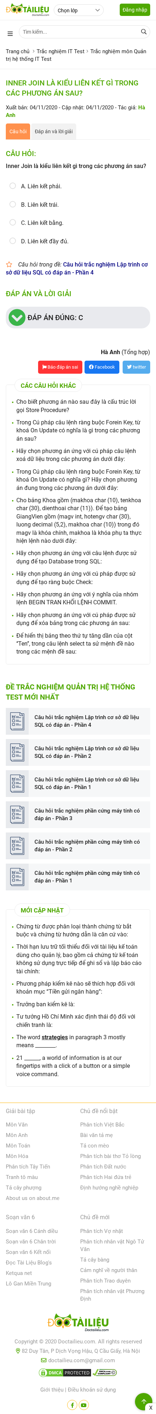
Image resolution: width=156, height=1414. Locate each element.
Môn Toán (18, 1145)
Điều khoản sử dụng (92, 1389)
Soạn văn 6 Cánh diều (32, 1231)
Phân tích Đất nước (103, 1166)
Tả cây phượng (23, 1187)
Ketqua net (19, 1273)
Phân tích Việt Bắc (102, 1124)
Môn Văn (17, 1124)
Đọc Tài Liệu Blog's (29, 1262)
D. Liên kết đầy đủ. (45, 241)
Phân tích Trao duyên (105, 1280)
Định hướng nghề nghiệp (109, 1187)
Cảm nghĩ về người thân (108, 1270)
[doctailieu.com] (78, 1324)
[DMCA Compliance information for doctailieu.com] (105, 1374)
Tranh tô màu (22, 1177)
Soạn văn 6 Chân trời (31, 1241)
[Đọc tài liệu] (72, 1405)
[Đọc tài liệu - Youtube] (84, 1405)
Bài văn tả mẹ (96, 1135)
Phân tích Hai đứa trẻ (105, 1177)
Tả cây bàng (94, 1259)
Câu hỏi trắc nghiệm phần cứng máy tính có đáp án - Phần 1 (87, 877)
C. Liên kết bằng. (42, 222)
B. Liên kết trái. (40, 204)
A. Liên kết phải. (41, 186)
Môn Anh (17, 1135)
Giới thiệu (51, 1389)
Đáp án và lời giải (54, 131)
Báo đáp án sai (62, 367)
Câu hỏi (17, 131)
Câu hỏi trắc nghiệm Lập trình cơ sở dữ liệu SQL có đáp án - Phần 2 (86, 752)
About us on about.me (32, 1198)
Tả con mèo (94, 1145)
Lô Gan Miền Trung (28, 1283)
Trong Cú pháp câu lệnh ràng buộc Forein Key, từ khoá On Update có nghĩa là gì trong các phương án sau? (78, 430)
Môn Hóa (17, 1156)
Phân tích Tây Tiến (28, 1166)
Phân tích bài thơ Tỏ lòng (110, 1156)
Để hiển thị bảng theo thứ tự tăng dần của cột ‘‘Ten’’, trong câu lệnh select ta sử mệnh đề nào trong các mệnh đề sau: (75, 643)
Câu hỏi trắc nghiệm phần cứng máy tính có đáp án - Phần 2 (87, 846)
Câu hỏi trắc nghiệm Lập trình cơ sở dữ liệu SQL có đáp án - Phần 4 (86, 721)
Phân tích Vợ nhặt (101, 1231)
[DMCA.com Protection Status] (65, 1374)
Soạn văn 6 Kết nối (28, 1252)
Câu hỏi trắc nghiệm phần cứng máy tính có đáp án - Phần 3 (87, 814)
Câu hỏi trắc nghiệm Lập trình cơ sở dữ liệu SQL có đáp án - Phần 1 (86, 783)
